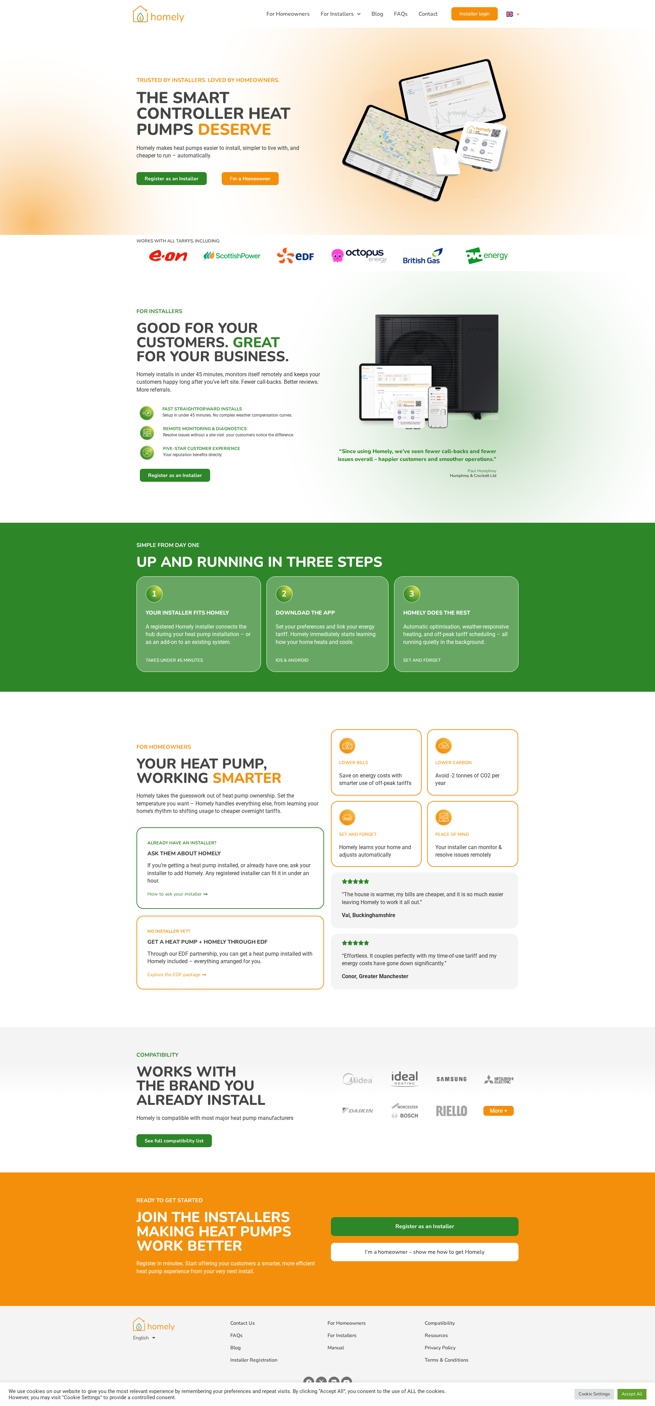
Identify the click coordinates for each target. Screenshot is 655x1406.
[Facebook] (308, 1382)
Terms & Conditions (446, 1359)
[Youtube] (346, 1382)
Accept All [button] (632, 1394)
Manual (336, 1347)
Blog (377, 14)
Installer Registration (253, 1359)
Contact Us (242, 1323)
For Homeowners (288, 14)
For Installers (337, 14)
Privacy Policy (440, 1347)
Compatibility (440, 1323)
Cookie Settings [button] (594, 1394)
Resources (436, 1335)
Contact (428, 14)
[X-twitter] (321, 1382)
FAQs (401, 14)
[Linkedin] (334, 1382)
